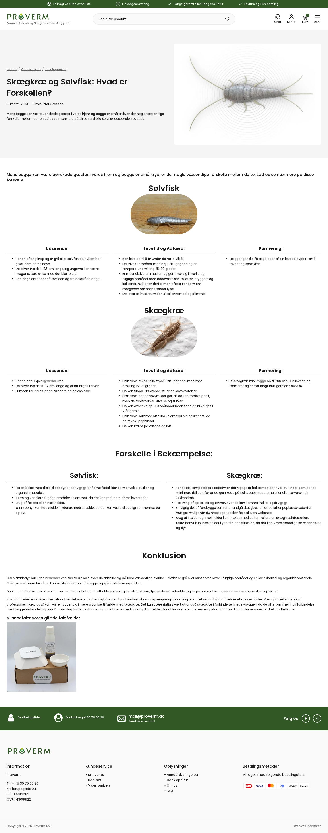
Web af (307, 826)
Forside (12, 69)
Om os (172, 785)
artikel (269, 609)
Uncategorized (55, 69)
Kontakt (94, 780)
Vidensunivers (31, 69)
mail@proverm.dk (146, 716)
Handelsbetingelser (183, 774)
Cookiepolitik (177, 780)
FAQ (170, 791)
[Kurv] (305, 19)
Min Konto (96, 774)
